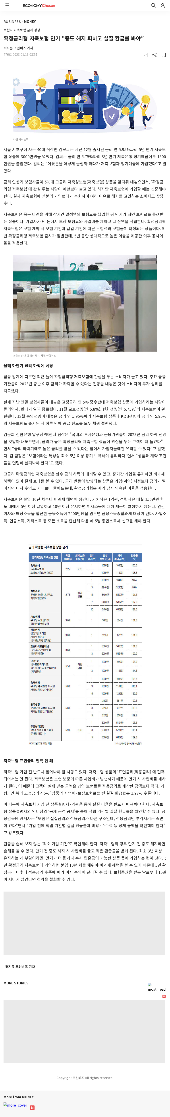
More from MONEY (19, 1097)
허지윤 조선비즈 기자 (18, 48)
